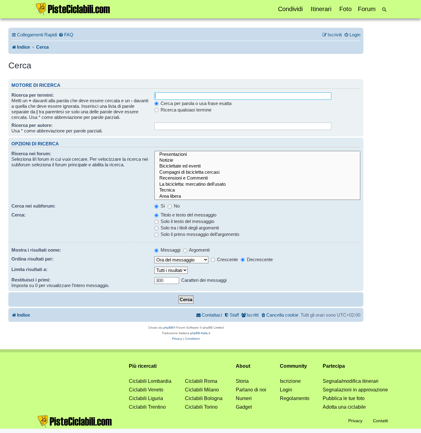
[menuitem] (66, 35)
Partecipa (334, 366)
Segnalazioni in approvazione (355, 389)
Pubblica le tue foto (344, 398)
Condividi (290, 9)
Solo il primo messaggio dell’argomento (199, 234)
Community (293, 366)
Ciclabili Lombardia (150, 381)
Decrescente (259, 259)
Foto (345, 9)
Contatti (380, 420)
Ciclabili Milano (202, 389)
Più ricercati (143, 366)
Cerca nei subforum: (33, 205)
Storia (242, 381)
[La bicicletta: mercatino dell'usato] (257, 184)
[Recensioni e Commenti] (257, 178)
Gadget (244, 407)
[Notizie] (257, 160)
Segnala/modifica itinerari (350, 381)
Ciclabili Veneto (146, 389)
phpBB (168, 327)
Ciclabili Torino (201, 407)
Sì (162, 205)
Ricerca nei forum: (31, 153)
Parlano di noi (251, 389)
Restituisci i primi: (31, 279)
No (176, 205)
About (243, 366)
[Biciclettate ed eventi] (257, 166)
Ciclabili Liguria (146, 398)
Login (286, 389)
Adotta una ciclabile (344, 407)
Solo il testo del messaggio (186, 221)
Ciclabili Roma (201, 381)
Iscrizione (290, 381)
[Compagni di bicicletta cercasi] (257, 172)
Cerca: (18, 214)
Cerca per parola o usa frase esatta (195, 103)
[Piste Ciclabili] (73, 9)
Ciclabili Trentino (147, 407)
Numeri (244, 398)
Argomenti (199, 250)
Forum (367, 9)
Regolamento (294, 398)
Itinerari (321, 9)
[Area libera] (257, 196)
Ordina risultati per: (32, 258)
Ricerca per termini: (32, 95)
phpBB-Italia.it (200, 333)
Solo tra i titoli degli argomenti (189, 227)
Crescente (227, 259)
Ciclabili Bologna (204, 398)
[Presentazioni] (257, 154)
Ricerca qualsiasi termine (185, 109)
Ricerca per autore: (32, 125)
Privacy (355, 420)
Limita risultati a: (29, 269)
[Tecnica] (257, 190)
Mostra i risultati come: (36, 250)
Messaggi (169, 250)
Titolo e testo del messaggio (187, 214)
